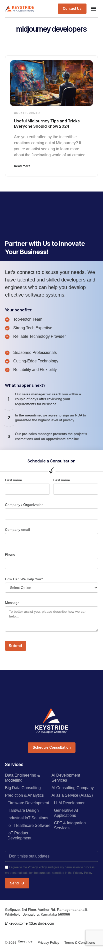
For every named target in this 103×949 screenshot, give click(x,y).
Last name (61, 480)
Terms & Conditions (79, 942)
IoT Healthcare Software (29, 825)
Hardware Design (23, 810)
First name (13, 480)
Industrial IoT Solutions (28, 818)
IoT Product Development (19, 835)
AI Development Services (66, 777)
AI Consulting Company (73, 788)
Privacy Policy (48, 942)
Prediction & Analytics (24, 795)
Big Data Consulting (23, 788)
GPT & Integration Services (70, 825)
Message (12, 603)
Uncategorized (27, 112)
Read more (22, 166)
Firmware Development (28, 803)
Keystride (25, 941)
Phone (10, 554)
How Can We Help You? (24, 579)
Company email (17, 530)
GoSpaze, (13, 910)
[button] (93, 8)
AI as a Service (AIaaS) (72, 795)
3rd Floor (29, 910)
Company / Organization (24, 505)
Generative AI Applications (66, 813)
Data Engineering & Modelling (22, 777)
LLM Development (70, 803)
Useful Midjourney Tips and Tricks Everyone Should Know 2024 (47, 123)
